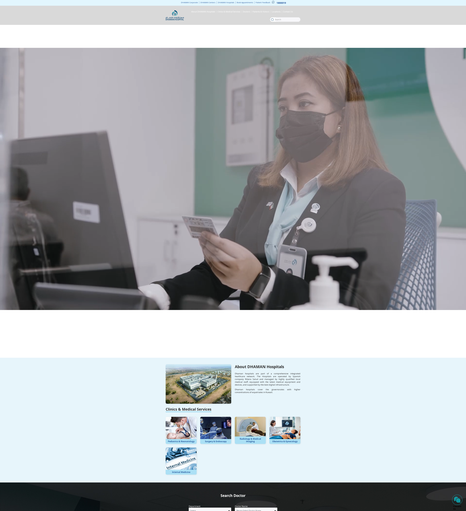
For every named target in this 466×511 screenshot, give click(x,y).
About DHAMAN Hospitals (203, 11)
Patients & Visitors (261, 11)
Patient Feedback (263, 2)
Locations (276, 11)
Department (194, 506)
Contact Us (288, 11)
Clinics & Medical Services (229, 11)
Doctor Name (241, 506)
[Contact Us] (457, 500)
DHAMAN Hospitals (226, 2)
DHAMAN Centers (207, 2)
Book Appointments (245, 2)
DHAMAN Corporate (189, 2)
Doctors (246, 11)
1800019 (281, 2)
